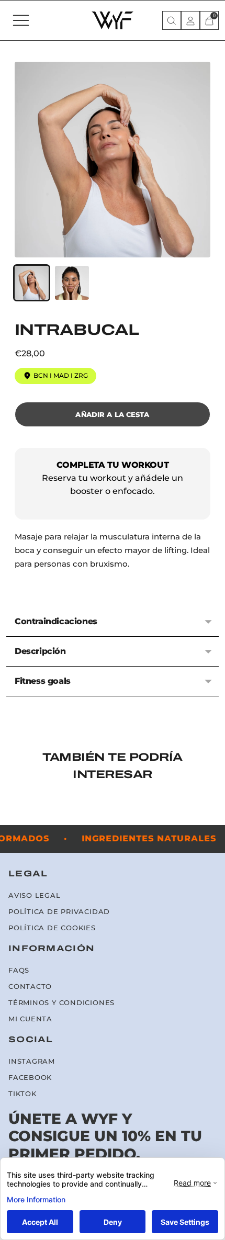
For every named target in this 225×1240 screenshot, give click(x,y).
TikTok (22, 1093)
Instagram (31, 1061)
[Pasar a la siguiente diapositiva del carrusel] (210, 816)
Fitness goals (43, 681)
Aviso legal (34, 895)
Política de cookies (52, 928)
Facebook (30, 1077)
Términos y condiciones (61, 1002)
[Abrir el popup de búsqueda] (171, 20)
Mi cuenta (30, 1019)
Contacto (30, 986)
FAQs (18, 970)
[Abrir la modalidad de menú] (21, 20)
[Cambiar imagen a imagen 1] (32, 283)
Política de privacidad (59, 911)
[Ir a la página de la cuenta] (190, 20)
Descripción (40, 651)
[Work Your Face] (112, 20)
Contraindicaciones (56, 621)
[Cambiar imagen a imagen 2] (72, 283)
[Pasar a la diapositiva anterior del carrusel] (14, 816)
